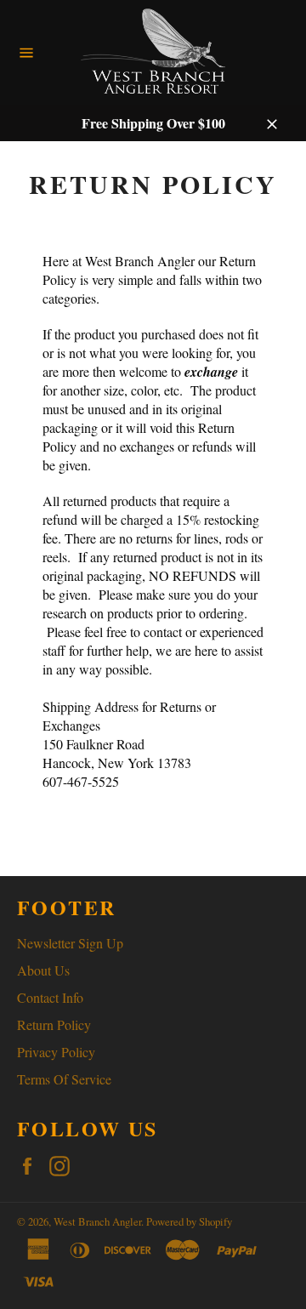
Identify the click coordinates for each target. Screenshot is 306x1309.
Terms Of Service (64, 1079)
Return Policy (54, 1024)
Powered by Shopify (189, 1221)
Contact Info (50, 997)
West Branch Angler (97, 1221)
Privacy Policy (56, 1052)
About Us (43, 970)
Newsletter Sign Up (70, 943)
